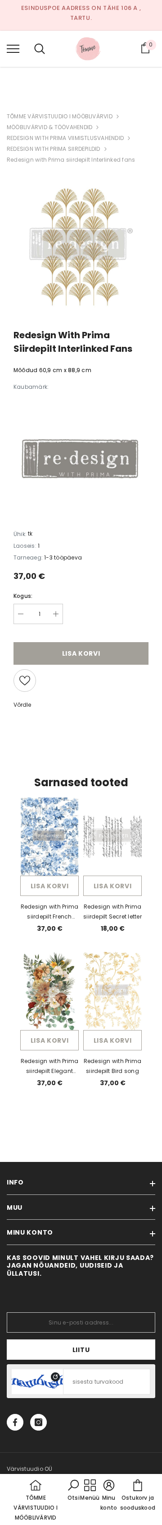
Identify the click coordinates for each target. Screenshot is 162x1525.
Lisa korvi (50, 886)
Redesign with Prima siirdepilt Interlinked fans (71, 159)
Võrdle (22, 705)
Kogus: (23, 596)
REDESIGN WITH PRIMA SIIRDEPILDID (53, 149)
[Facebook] (15, 1422)
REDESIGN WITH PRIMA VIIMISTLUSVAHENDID (65, 138)
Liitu (81, 1349)
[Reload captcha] (55, 1377)
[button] (73, 1490)
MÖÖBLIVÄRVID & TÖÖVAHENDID (49, 127)
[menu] (13, 48)
